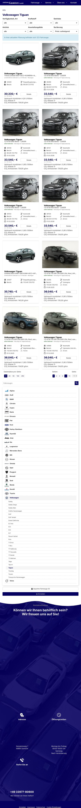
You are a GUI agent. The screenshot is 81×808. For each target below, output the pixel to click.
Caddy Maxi (12, 508)
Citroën (12, 403)
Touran (10, 574)
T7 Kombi (11, 555)
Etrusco (12, 416)
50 (13, 376)
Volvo (11, 581)
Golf (9, 514)
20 (9, 376)
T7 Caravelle (12, 552)
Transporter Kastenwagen (16, 577)
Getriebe (57, 19)
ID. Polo (10, 523)
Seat (11, 480)
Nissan (12, 459)
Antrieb (6, 27)
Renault (12, 476)
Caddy (10, 501)
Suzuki (12, 489)
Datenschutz (40, 807)
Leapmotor (13, 446)
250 (22, 376)
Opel (11, 468)
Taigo (10, 561)
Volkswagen (14, 498)
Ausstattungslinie (35, 27)
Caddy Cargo (12, 505)
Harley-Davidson (15, 429)
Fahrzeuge (35, 3)
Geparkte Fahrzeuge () (41, 589)
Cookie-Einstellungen (54, 807)
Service (48, 3)
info (4, 10)
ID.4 (9, 530)
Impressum (31, 807)
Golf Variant (12, 517)
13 (69, 376)
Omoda (12, 463)
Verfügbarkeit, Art (10, 19)
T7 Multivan (12, 558)
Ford (11, 425)
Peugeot (12, 472)
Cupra (11, 408)
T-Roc (10, 546)
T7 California (12, 549)
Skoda (11, 485)
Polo (9, 539)
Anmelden (22, 807)
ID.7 (9, 533)
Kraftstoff (32, 19)
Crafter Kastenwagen (15, 511)
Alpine (12, 391)
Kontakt (73, 3)
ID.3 (9, 527)
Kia (10, 442)
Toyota (12, 493)
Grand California (13, 520)
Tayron (10, 564)
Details (29, 94)
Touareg (11, 571)
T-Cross (11, 542)
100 (18, 376)
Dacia (11, 412)
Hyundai (12, 434)
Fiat (10, 420)
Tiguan (10, 568)
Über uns (61, 3)
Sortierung (58, 27)
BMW (11, 399)
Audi (11, 395)
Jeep (11, 438)
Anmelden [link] (41, 594)
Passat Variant (13, 536)
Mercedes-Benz (15, 451)
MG (10, 455)
